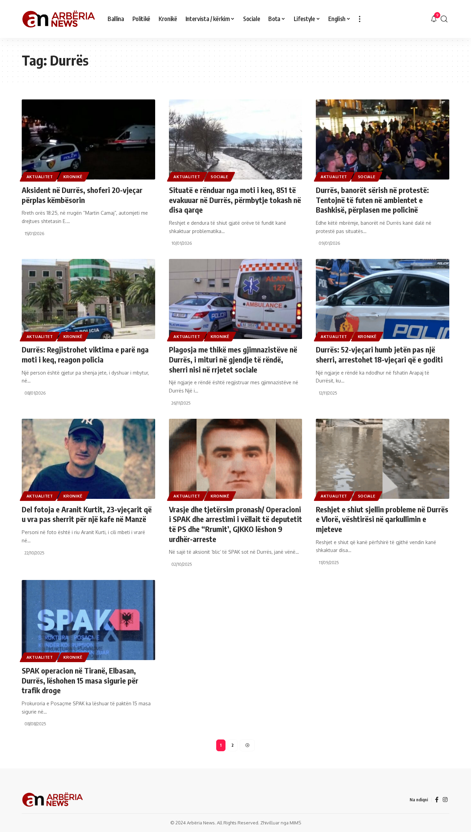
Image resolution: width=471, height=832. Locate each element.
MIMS (295, 822)
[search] (444, 19)
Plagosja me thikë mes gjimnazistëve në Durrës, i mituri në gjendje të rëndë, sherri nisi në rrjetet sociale (233, 359)
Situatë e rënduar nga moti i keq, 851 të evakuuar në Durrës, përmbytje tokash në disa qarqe (235, 199)
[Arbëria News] (59, 19)
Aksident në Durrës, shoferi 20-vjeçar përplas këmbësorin (82, 195)
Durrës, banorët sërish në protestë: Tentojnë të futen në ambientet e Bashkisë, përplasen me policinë (372, 199)
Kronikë (72, 176)
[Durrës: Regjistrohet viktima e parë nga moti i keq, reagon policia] (88, 299)
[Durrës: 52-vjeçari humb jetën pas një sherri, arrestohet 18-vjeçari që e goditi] (382, 299)
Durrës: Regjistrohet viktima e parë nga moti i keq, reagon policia (85, 354)
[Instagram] (445, 799)
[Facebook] (436, 799)
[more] (359, 19)
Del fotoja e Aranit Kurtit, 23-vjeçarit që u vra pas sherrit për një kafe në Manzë (87, 514)
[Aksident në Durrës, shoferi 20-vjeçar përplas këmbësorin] (88, 139)
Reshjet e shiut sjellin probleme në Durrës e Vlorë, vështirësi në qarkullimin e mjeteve (382, 519)
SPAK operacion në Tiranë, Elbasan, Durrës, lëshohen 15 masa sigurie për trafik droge (80, 680)
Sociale (219, 176)
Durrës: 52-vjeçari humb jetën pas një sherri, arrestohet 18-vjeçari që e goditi (379, 354)
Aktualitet (40, 176)
